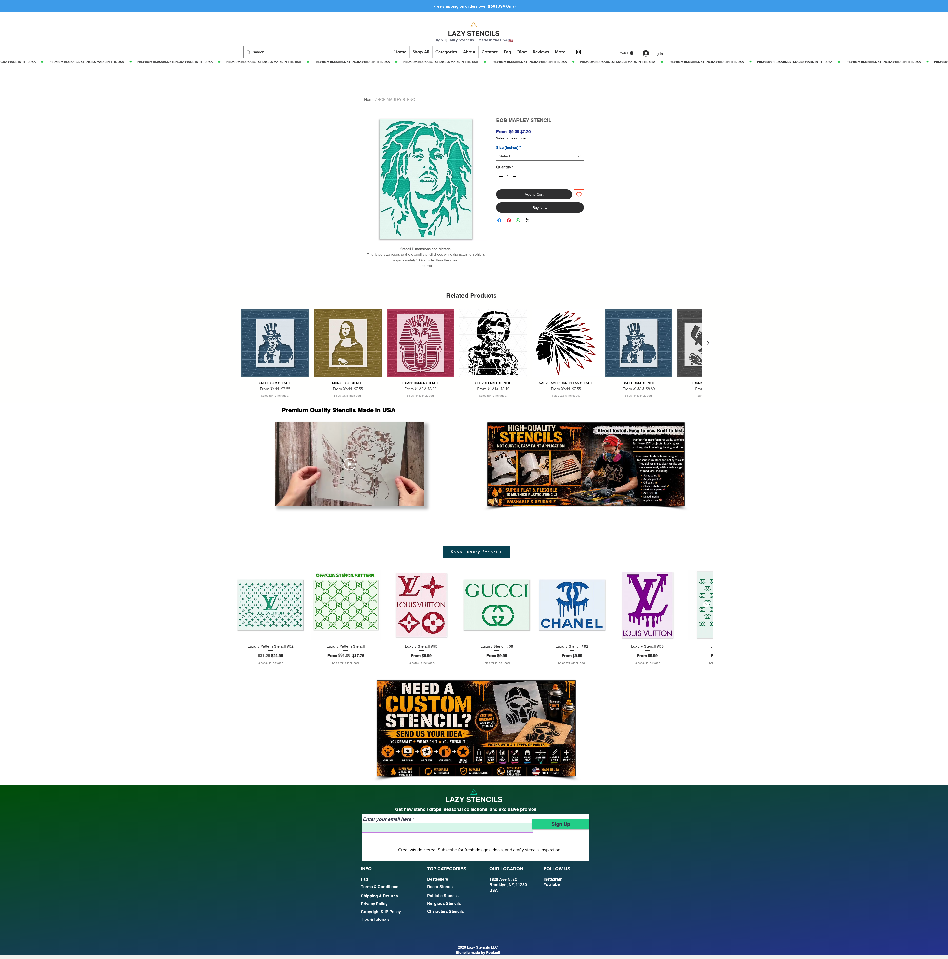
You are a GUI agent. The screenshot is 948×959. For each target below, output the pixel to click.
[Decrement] (500, 176)
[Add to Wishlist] (579, 194)
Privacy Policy (374, 903)
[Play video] (349, 464)
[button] (626, 53)
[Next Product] (708, 343)
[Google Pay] (540, 221)
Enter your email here (387, 819)
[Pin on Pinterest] (509, 234)
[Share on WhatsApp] (518, 234)
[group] (471, 353)
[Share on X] (528, 234)
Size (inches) (508, 147)
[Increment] (514, 176)
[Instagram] (578, 52)
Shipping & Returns (379, 896)
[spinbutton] (507, 176)
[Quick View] (275, 343)
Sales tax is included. (512, 138)
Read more (425, 266)
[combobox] (540, 156)
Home (369, 100)
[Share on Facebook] (499, 234)
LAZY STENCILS (474, 33)
